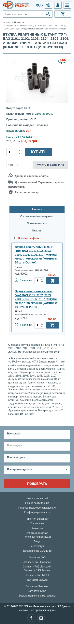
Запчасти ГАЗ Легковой (37, 566)
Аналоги (37, 209)
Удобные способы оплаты (32, 176)
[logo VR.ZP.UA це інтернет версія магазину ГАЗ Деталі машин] (16, 5)
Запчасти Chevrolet (37, 586)
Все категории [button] (16, 457)
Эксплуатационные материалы (37, 595)
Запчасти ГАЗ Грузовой (37, 562)
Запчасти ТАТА (37, 591)
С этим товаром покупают (37, 216)
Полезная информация (37, 536)
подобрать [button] (37, 483)
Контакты (37, 528)
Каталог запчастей (37, 498)
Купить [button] (38, 152)
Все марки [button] (13, 433)
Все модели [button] (14, 445)
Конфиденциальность (37, 512)
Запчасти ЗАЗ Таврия (37, 570)
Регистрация (37, 546)
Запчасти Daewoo (37, 580)
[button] (67, 5)
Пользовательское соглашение (37, 507)
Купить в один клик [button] (50, 164)
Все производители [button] (19, 469)
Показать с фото (28, 238)
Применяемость (37, 223)
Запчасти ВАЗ (37, 557)
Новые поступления (37, 503)
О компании (37, 523)
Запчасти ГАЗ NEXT (37, 575)
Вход (37, 541)
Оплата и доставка (37, 533)
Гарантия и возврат (37, 518)
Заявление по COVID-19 (37, 550)
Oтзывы (37, 230)
